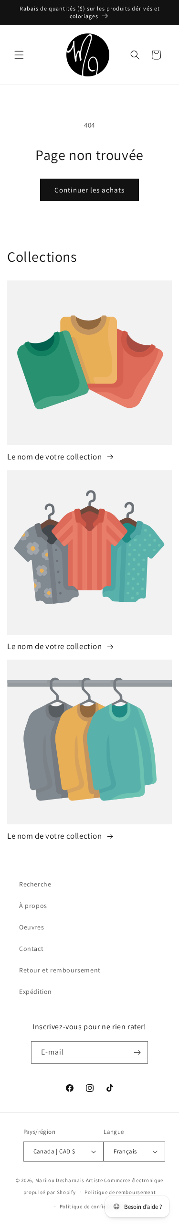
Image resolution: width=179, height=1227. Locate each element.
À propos (33, 905)
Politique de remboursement (120, 1192)
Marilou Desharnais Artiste (69, 1180)
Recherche (35, 884)
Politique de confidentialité (94, 1206)
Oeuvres (31, 927)
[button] (19, 54)
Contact (31, 948)
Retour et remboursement (60, 970)
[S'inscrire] (136, 1052)
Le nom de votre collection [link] (55, 456)
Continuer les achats (89, 189)
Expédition (35, 991)
